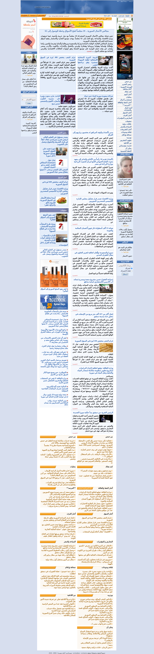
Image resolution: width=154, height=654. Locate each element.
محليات (73, 467)
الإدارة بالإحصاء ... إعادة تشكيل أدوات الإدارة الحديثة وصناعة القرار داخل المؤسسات (54, 240)
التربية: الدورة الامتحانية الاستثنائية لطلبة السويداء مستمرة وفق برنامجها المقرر (29, 128)
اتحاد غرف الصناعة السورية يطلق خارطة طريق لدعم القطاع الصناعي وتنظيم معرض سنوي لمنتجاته (59, 520)
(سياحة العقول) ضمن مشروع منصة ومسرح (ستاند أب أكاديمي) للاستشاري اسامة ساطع (125, 218)
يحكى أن (109, 627)
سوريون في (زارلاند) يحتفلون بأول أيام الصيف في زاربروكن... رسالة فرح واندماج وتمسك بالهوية (95, 562)
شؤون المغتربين (126, 140)
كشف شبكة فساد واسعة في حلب (61, 497)
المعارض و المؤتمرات (105, 542)
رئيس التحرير (62, 133)
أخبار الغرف (71, 514)
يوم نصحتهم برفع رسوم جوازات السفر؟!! (96, 471)
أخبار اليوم (128, 94)
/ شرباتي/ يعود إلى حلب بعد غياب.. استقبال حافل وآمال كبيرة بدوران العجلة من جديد (55, 354)
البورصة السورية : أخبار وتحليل (126, 88)
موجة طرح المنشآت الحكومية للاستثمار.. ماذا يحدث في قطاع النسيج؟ (56, 313)
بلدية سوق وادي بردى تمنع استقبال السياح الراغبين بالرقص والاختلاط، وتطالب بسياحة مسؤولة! (96, 633)
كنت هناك (109, 467)
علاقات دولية (127, 124)
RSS (118, 1)
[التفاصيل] (89, 51)
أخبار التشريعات (126, 129)
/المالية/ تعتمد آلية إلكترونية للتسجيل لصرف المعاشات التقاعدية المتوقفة (54, 389)
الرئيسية (131, 1)
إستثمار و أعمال (126, 100)
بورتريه (110, 595)
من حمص (109, 437)
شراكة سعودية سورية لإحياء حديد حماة (98, 96)
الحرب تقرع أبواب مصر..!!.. (101, 624)
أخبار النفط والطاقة (105, 488)
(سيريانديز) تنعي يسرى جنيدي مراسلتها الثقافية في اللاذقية (125, 181)
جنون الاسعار (127, 256)
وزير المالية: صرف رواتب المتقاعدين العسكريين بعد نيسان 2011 (56, 403)
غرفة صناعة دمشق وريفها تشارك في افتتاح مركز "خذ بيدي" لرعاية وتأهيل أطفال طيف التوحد (58, 536)
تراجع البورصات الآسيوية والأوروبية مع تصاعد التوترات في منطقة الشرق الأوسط (54, 332)
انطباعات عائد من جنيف (102, 473)
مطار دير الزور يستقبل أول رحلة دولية (60, 560)
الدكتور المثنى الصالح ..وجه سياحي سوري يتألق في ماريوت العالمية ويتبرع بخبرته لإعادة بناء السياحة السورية (96, 601)
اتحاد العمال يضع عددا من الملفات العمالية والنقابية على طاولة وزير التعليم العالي (29, 69)
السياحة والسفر (70, 542)
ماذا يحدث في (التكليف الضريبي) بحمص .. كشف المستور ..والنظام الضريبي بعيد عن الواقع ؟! (95, 461)
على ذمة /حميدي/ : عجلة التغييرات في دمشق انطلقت (125, 192)
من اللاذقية (71, 595)
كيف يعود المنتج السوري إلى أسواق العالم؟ (47, 217)
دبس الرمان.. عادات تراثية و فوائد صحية (96, 647)
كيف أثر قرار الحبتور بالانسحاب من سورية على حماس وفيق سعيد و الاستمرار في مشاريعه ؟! (54, 340)
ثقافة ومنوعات (107, 567)
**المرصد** (71, 488)
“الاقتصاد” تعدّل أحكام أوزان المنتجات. (97, 532)
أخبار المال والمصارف (128, 109)
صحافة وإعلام (70, 567)
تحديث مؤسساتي (125, 146)
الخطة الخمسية (126, 151)
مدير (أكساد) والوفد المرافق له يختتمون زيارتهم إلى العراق (29, 114)
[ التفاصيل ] (75, 155)
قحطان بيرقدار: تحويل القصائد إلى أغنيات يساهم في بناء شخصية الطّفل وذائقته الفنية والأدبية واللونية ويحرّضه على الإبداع (97, 578)
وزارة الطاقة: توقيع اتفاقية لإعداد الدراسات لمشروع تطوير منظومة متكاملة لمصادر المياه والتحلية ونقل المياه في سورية (96, 494)
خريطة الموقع (124, 1)
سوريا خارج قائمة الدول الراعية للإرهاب (59, 471)
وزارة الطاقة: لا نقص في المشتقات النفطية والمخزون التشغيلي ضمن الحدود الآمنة (54, 380)
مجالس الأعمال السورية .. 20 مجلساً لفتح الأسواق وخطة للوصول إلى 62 (77, 31)
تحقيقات (64, 210)
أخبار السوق (62, 177)
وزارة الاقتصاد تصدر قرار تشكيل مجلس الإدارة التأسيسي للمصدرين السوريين (54, 191)
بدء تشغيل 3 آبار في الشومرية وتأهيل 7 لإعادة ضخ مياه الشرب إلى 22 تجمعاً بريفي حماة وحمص (58, 457)
